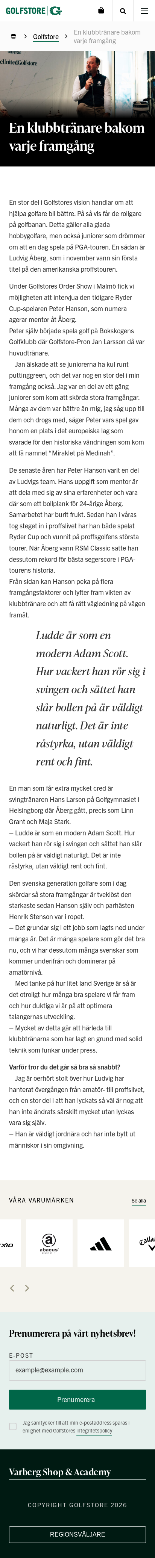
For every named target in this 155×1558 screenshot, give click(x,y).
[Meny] (144, 10)
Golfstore (46, 36)
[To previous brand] (12, 1288)
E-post (21, 1355)
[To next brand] (27, 1288)
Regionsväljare (77, 1534)
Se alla (139, 1200)
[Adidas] (101, 1242)
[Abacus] (49, 1242)
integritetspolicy (94, 1430)
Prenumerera (76, 1399)
